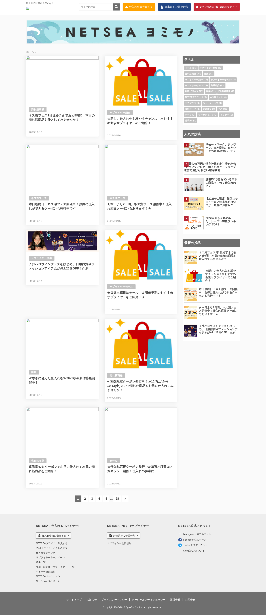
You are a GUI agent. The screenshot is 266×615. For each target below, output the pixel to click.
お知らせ (91, 599)
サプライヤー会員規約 (119, 543)
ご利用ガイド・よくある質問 (51, 548)
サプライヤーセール (121, 286)
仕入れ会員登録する (141, 6)
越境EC (189, 120)
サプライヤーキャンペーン (50, 557)
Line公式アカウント (194, 550)
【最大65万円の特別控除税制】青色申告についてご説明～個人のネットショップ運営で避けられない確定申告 (210, 167)
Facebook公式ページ (194, 539)
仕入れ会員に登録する (54, 535)
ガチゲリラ (190, 103)
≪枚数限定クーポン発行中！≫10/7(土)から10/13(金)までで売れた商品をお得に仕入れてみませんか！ (140, 386)
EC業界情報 (224, 91)
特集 (33, 372)
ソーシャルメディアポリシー (148, 599)
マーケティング (206, 115)
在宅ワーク (190, 109)
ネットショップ (210, 103)
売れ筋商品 (37, 109)
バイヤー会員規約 (45, 571)
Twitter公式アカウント (195, 545)
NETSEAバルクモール (48, 581)
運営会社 (175, 599)
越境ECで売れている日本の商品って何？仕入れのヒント (221, 182)
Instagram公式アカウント (197, 534)
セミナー (224, 115)
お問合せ (190, 599)
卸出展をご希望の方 (176, 6)
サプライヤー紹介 (120, 112)
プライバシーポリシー (114, 599)
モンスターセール (194, 85)
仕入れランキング (45, 552)
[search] (116, 7)
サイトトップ (74, 599)
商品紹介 (215, 85)
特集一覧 (41, 562)
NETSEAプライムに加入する (52, 543)
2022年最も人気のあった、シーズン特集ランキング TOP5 (221, 221)
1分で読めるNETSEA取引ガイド (219, 6)
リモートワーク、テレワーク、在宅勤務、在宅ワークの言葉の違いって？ (221, 147)
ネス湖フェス (39, 198)
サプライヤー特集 (41, 258)
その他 (221, 109)
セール (113, 460)
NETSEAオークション (48, 576)
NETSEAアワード (194, 97)
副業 (208, 91)
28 (117, 498)
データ (188, 115)
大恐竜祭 (207, 109)
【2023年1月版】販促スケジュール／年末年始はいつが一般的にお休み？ (222, 202)
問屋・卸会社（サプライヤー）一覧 (55, 567)
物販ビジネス (192, 91)
